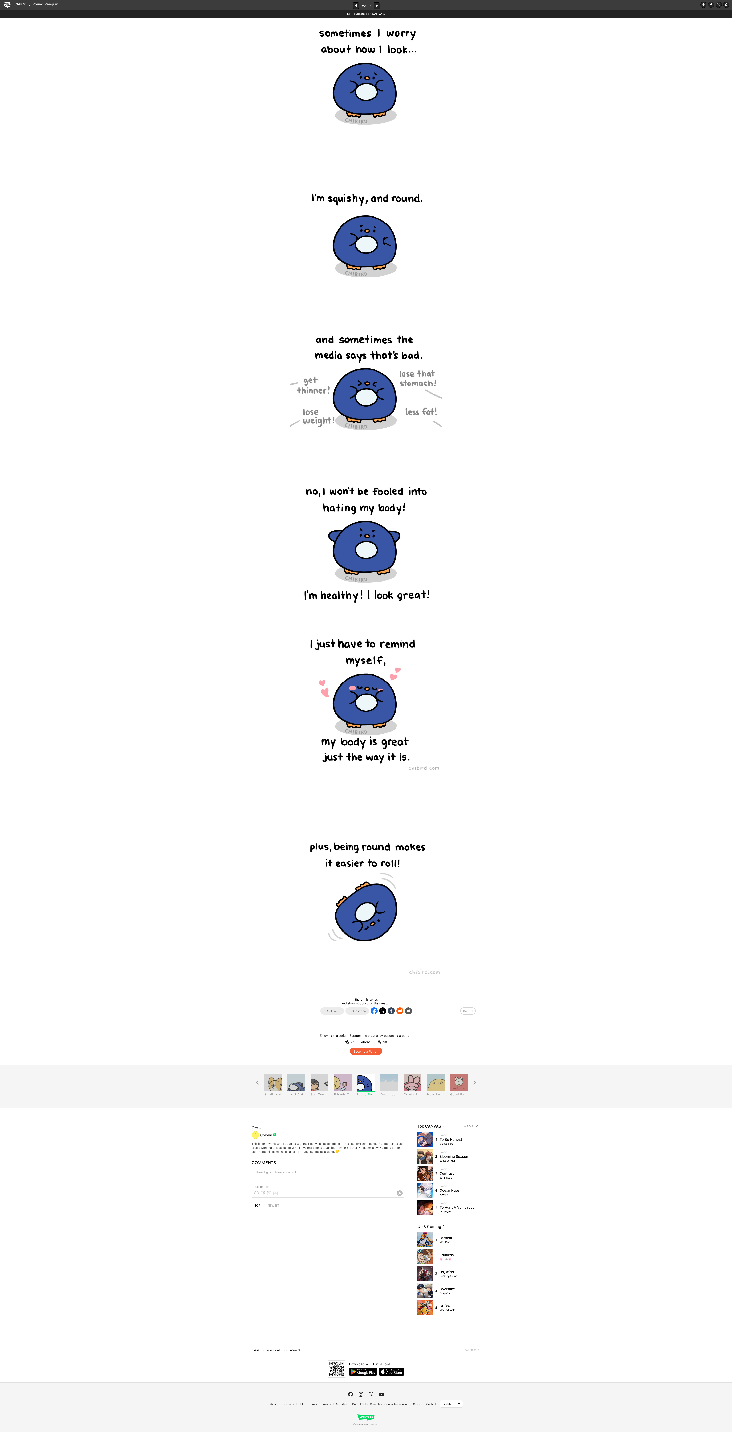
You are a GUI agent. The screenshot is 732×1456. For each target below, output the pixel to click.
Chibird (20, 4)
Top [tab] (257, 1205)
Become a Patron (366, 1051)
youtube (381, 1394)
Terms (313, 1404)
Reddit (399, 1010)
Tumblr (391, 1010)
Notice (255, 1349)
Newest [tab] (273, 1205)
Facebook (711, 5)
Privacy (326, 1404)
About (273, 1404)
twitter (371, 1394)
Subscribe (703, 5)
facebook (351, 1394)
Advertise (342, 1404)
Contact (431, 1404)
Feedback (288, 1404)
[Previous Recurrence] (257, 1083)
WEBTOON (7, 5)
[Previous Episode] (356, 5)
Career (417, 1404)
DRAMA (468, 1126)
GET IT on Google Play (363, 1372)
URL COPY (726, 5)
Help (301, 1404)
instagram (361, 1394)
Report (468, 1011)
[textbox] (327, 1175)
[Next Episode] (377, 5)
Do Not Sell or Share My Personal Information (380, 1404)
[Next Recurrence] (474, 1083)
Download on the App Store (391, 1372)
